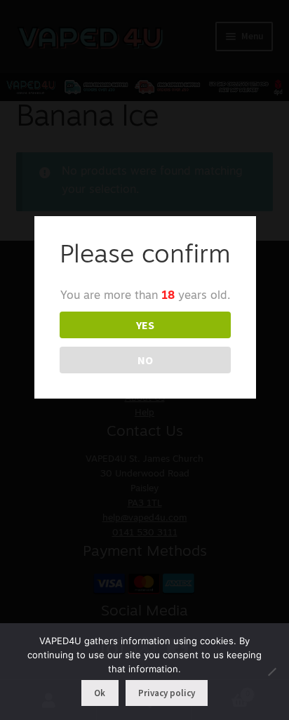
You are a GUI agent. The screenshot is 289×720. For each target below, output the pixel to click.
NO (145, 360)
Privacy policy (166, 693)
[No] (271, 672)
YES (145, 325)
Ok (99, 693)
